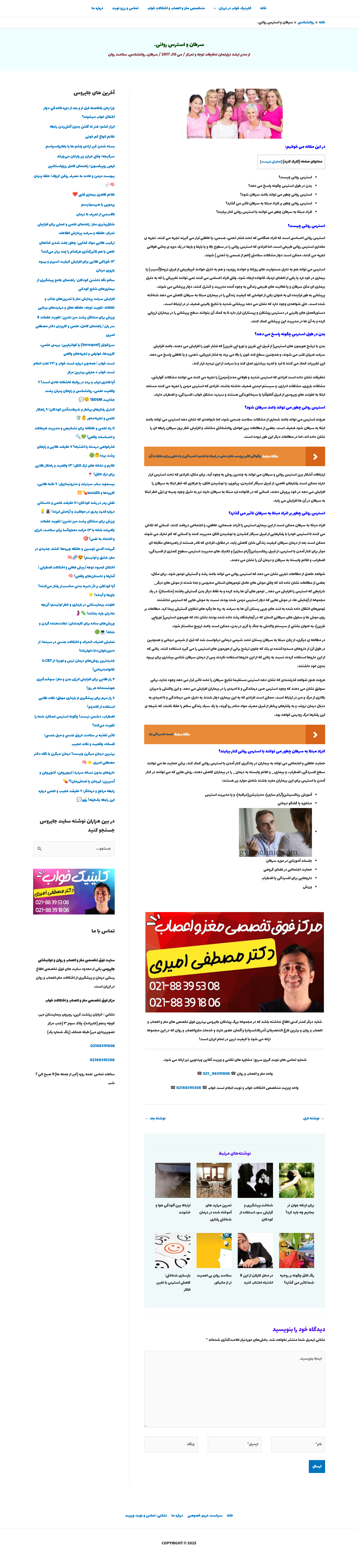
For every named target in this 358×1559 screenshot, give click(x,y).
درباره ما (97, 8)
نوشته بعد (155, 1118)
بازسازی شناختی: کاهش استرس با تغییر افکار (173, 1282)
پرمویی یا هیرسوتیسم (98, 204)
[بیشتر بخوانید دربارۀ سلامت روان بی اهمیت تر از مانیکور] (214, 1250)
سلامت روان (117, 54)
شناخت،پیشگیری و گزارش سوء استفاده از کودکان (256, 1212)
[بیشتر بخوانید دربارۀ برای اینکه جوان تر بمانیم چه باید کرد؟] (296, 1180)
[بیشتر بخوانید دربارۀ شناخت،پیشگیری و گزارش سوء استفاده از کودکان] (255, 1180)
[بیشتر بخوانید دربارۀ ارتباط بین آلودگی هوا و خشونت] (172, 1180)
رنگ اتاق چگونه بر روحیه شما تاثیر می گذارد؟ (297, 1279)
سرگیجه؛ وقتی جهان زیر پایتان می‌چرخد (86, 156)
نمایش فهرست (271, 162)
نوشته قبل (314, 1118)
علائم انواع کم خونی (100, 136)
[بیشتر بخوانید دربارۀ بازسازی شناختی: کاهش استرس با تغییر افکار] (172, 1250)
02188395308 (188, 1088)
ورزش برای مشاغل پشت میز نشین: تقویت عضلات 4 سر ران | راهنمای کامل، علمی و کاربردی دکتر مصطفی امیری (75, 326)
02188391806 (102, 1046)
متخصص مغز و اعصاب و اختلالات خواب (176, 8)
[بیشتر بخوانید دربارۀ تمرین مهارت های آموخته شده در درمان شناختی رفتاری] (214, 1180)
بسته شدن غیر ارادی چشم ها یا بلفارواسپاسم (80, 146)
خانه (263, 8)
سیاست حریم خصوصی (205, 1515)
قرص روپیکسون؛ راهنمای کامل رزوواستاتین (81, 166)
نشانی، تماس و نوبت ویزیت (146, 1515)
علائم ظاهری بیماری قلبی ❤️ (93, 194)
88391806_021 (216, 1074)
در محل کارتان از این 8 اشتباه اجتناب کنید (256, 1279)
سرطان (152, 54)
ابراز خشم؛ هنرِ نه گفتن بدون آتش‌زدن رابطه (82, 126)
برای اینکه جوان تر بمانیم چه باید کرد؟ (300, 1209)
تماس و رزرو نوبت (125, 8)
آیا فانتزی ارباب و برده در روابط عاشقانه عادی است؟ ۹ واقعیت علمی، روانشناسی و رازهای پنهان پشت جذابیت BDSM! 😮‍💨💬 (76, 391)
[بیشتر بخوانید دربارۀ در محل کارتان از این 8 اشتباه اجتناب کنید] (255, 1250)
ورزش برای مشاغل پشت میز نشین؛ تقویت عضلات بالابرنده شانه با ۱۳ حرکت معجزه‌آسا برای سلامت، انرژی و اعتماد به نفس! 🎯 (74, 530)
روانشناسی (137, 54)
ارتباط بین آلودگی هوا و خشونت (173, 1209)
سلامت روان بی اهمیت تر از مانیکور (214, 1279)
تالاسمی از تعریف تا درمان (95, 214)
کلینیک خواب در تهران (235, 8)
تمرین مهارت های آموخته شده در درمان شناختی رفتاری (215, 1212)
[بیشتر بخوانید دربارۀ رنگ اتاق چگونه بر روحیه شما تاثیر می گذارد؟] (296, 1250)
